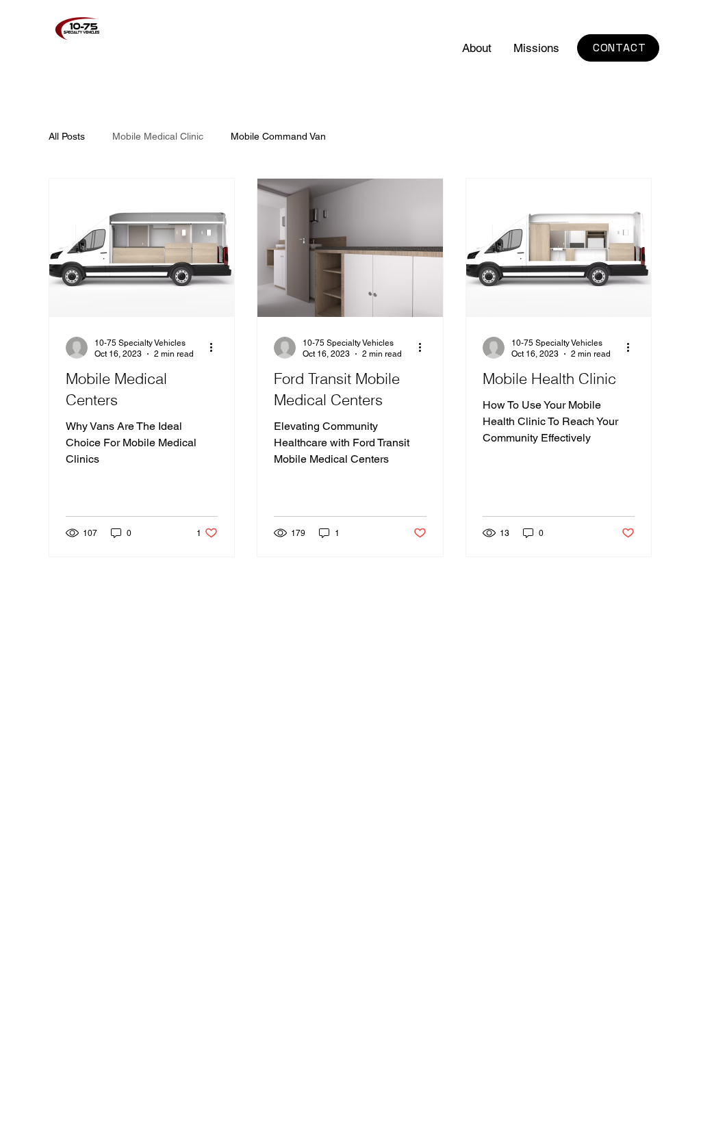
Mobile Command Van (278, 136)
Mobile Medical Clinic (157, 136)
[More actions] (215, 348)
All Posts (67, 136)
